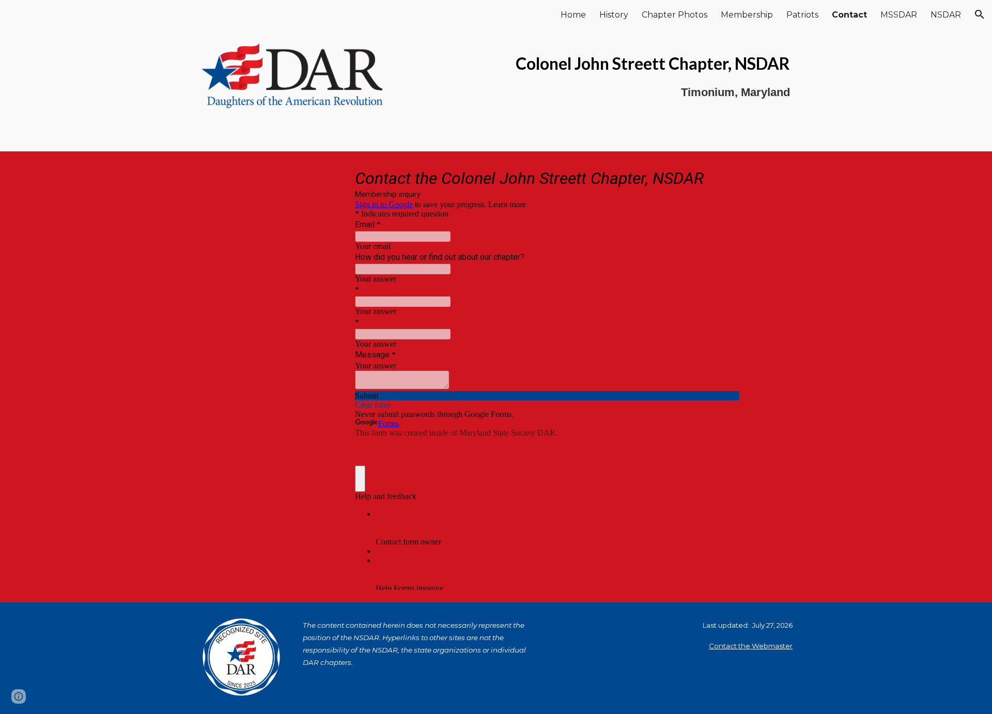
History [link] (613, 15)
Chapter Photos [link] (674, 15)
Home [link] (573, 15)
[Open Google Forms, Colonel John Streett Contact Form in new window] (723, 177)
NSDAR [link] (946, 15)
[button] (979, 14)
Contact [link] (849, 15)
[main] (597, 75)
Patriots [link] (802, 15)
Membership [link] (747, 15)
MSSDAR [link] (898, 15)
